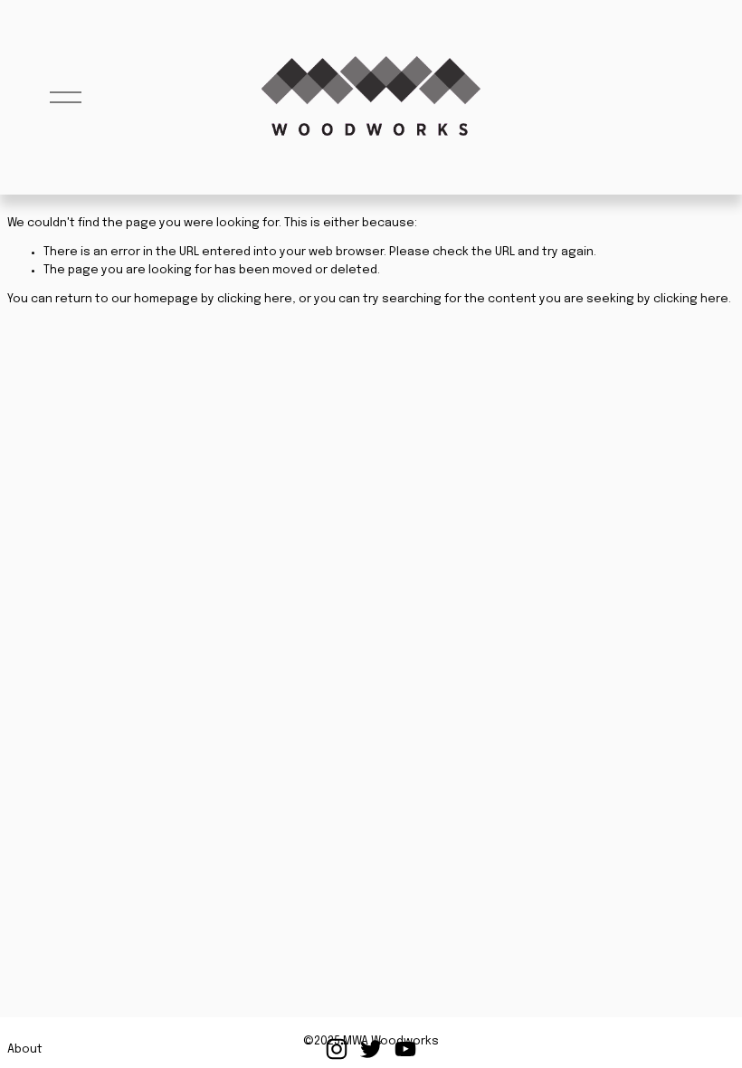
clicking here (254, 299)
